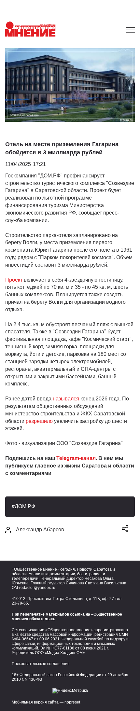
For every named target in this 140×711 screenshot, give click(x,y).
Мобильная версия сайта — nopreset (46, 702)
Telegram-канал (76, 458)
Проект (13, 280)
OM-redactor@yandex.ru (33, 587)
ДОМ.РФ (25, 506)
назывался (66, 398)
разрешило (40, 421)
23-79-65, (20, 603)
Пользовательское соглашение (41, 664)
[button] (125, 530)
